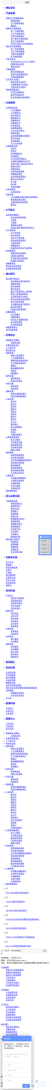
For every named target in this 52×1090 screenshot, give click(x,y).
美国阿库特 (15, 506)
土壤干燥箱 (15, 486)
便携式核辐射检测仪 (19, 360)
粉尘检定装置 (16, 322)
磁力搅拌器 (10, 575)
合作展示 (10, 636)
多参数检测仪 (16, 128)
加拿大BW (15, 509)
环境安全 (10, 335)
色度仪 (13, 151)
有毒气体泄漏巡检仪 (19, 74)
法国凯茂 (14, 549)
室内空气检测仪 (17, 598)
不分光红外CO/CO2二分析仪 (23, 62)
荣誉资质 (14, 626)
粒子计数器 (15, 440)
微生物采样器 (16, 445)
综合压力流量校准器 (19, 320)
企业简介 (10, 708)
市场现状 (14, 634)
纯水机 (13, 184)
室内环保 (10, 590)
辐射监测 (10, 353)
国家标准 (14, 657)
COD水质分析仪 (18, 131)
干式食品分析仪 (17, 473)
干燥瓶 (13, 223)
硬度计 (13, 417)
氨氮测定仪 (15, 118)
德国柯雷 (14, 547)
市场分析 (10, 629)
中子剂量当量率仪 (18, 363)
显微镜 (9, 565)
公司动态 (10, 724)
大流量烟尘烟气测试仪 (20, 304)
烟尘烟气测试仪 (12, 279)
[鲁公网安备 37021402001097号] (43, 1081)
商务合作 (10, 611)
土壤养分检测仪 (17, 480)
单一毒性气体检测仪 (19, 39)
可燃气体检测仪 (17, 36)
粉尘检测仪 (10, 251)
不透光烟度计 (16, 435)
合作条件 (14, 621)
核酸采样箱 (10, 683)
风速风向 (14, 389)
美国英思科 (15, 521)
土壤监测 (10, 475)
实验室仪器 (11, 557)
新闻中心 (10, 718)
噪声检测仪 (15, 378)
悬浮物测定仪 (16, 154)
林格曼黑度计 (11, 327)
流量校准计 (15, 245)
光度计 (9, 570)
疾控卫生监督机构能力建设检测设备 (21, 688)
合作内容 (14, 613)
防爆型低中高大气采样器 (21, 248)
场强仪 (13, 371)
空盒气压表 (10, 580)
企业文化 (10, 711)
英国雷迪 (14, 514)
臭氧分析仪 (15, 67)
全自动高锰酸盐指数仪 (20, 136)
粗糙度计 (14, 424)
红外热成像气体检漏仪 (20, 97)
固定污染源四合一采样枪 (21, 291)
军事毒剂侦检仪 (17, 693)
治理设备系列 (16, 601)
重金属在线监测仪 (18, 200)
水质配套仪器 (11, 146)
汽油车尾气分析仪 (18, 87)
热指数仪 (14, 373)
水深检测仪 (15, 141)
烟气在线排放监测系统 (20, 299)
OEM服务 (15, 649)
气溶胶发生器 (16, 442)
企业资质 (10, 713)
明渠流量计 (15, 133)
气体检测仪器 (11, 501)
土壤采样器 (15, 488)
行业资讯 (10, 726)
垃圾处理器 (10, 680)
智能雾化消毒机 (12, 340)
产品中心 (10, 595)
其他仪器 (10, 667)
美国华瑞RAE (16, 503)
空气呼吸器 (10, 675)
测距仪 (13, 409)
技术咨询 (14, 654)
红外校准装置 (16, 325)
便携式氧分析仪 (17, 64)
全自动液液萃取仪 (18, 177)
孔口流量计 (15, 314)
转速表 (13, 429)
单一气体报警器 (17, 49)
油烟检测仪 (10, 263)
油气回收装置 (11, 330)
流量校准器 (10, 312)
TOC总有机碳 (16, 143)
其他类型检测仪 (12, 90)
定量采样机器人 (12, 345)
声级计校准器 (16, 381)
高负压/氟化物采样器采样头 (22, 228)
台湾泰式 (14, 534)
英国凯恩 (14, 542)
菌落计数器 (15, 450)
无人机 (9, 698)
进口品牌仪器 (13, 496)
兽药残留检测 (16, 468)
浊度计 (13, 148)
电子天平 (10, 562)
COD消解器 (16, 110)
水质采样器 (10, 189)
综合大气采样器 (17, 238)
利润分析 (14, 618)
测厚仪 (13, 414)
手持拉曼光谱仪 (17, 695)
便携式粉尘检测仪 (18, 253)
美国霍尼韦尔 (16, 524)
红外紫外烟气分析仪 (19, 297)
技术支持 (10, 729)
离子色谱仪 (15, 138)
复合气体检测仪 (17, 41)
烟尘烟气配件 (16, 307)
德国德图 (14, 544)
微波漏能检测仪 (17, 368)
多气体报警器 (16, 56)
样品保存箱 (10, 583)
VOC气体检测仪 (18, 33)
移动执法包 (10, 350)
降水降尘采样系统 (13, 266)
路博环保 (10, 703)
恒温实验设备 (11, 567)
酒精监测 (10, 391)
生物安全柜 (15, 343)
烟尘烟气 (10, 273)
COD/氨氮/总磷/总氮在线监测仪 (24, 197)
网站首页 (10, 7)
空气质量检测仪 (17, 23)
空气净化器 (15, 606)
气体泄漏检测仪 (17, 77)
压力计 (13, 422)
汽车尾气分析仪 (12, 79)
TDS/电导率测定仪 (18, 159)
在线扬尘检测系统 (13, 268)
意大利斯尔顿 (16, 552)
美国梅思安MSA (18, 519)
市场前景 (14, 631)
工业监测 (10, 399)
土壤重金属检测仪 (18, 478)
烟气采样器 (15, 286)
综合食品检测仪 (17, 457)
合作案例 (14, 641)
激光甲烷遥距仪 (17, 95)
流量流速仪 (15, 169)
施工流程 (14, 652)
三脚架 (13, 220)
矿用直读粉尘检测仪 (19, 258)
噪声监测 (10, 376)
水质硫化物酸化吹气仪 (20, 161)
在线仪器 (10, 194)
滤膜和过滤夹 (16, 225)
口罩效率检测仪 (12, 437)
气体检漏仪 (10, 69)
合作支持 (14, 624)
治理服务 (14, 647)
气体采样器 (15, 243)
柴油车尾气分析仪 (18, 82)
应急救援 (10, 690)
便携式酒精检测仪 (18, 394)
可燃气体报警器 (17, 54)
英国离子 (14, 511)
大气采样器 (10, 230)
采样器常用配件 (12, 215)
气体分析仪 (10, 59)
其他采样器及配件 (18, 240)
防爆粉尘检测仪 (17, 261)
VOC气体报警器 (18, 51)
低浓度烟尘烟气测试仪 (20, 281)
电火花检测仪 (16, 427)
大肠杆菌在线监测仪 (19, 202)
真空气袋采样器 (17, 302)
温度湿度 (14, 386)
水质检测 (10, 102)
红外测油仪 (15, 125)
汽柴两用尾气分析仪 (19, 85)
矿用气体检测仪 (17, 92)
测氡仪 (13, 26)
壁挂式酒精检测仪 (18, 396)
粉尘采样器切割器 (18, 217)
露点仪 (13, 404)
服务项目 (10, 644)
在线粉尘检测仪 (17, 256)
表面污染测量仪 (17, 355)
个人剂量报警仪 (17, 358)
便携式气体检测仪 (13, 28)
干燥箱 (9, 573)
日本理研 (14, 532)
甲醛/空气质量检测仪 (15, 18)
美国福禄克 (15, 526)
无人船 (13, 182)
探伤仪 (13, 419)
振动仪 (13, 401)
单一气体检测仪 (17, 31)
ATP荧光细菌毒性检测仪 (21, 460)
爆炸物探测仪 (11, 491)
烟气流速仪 (15, 289)
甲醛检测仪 (15, 21)
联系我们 (10, 662)
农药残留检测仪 (17, 455)
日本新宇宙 (15, 529)
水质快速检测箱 (17, 171)
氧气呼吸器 (10, 678)
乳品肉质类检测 (17, 463)
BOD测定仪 (16, 115)
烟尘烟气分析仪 (12, 539)
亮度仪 (13, 412)
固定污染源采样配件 (19, 294)
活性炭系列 (15, 608)
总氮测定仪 (15, 123)
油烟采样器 (15, 284)
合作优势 (14, 616)
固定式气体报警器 (13, 46)
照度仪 (13, 406)
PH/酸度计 (15, 156)
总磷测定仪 (15, 120)
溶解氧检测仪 (16, 174)
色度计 (13, 432)
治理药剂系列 (16, 603)
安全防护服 (10, 672)
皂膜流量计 (15, 317)
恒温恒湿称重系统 (18, 309)
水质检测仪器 (11, 108)
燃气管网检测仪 (17, 72)
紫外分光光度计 (17, 179)
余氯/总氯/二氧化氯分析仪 (22, 164)
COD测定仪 (16, 113)
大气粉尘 (10, 209)
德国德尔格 (15, 537)
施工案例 (14, 639)
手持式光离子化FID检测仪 (22, 44)
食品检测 (10, 452)
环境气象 (10, 383)
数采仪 (13, 205)
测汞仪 (9, 585)
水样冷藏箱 (15, 187)
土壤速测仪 (15, 483)
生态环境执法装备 (13, 685)
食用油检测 (15, 465)
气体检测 (10, 13)
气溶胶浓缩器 (16, 447)
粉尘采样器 (15, 235)
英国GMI (14, 516)
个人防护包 (10, 348)
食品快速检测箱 (17, 470)
